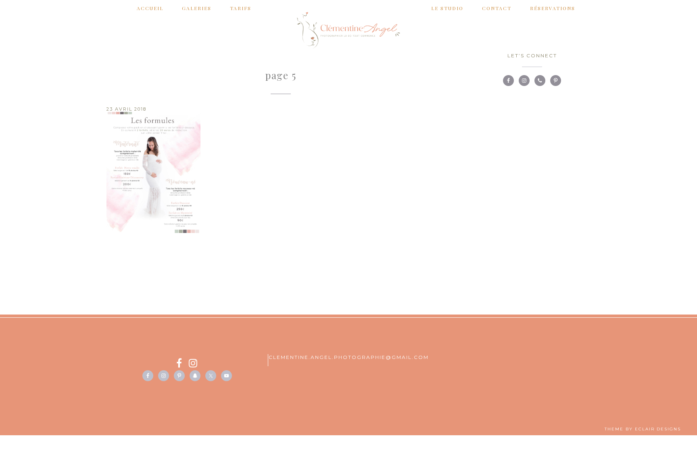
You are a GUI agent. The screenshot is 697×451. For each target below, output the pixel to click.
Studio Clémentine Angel (348, 30)
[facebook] (182, 364)
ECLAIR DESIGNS (658, 429)
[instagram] (193, 364)
